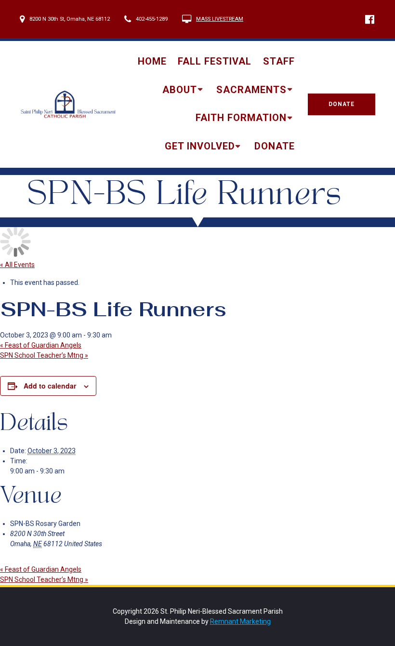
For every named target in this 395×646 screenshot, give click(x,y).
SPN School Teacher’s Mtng (44, 355)
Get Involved (200, 146)
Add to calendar (50, 385)
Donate (274, 146)
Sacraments (251, 89)
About (179, 89)
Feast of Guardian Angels (40, 345)
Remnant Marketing (240, 621)
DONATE (342, 104)
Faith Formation (241, 117)
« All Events (17, 265)
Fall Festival (214, 61)
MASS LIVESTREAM (219, 19)
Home (152, 61)
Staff (279, 61)
